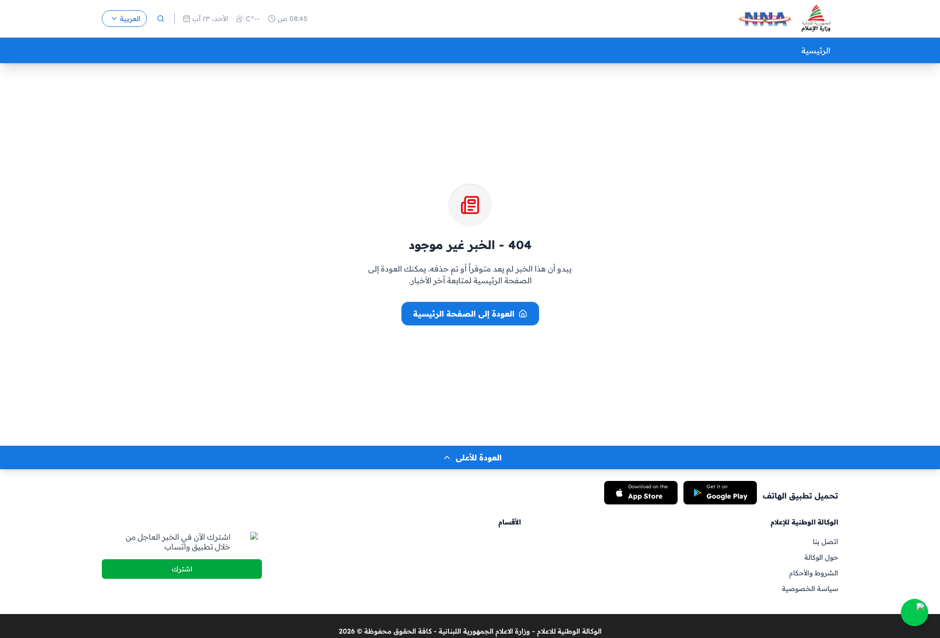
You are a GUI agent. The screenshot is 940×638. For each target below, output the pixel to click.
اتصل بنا (825, 541)
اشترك (182, 569)
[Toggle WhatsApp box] (914, 612)
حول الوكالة (821, 557)
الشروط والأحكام (813, 573)
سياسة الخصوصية (810, 588)
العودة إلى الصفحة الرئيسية (464, 314)
